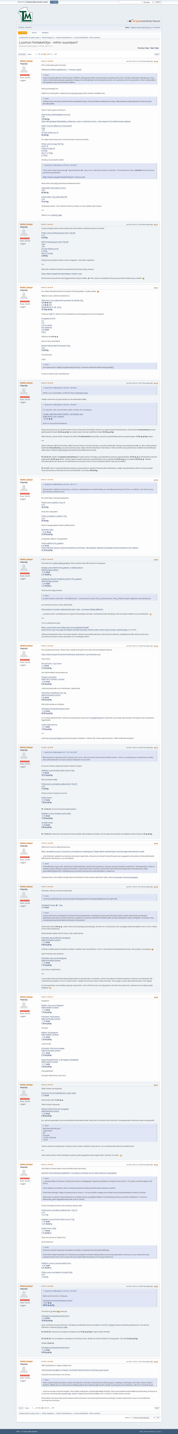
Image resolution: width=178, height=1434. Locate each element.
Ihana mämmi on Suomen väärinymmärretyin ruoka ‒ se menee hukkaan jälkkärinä (72, 609)
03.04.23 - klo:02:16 (47, 287)
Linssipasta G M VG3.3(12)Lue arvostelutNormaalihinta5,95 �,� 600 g (48, 325)
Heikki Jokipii (26, 61)
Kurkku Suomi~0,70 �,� (46, 800)
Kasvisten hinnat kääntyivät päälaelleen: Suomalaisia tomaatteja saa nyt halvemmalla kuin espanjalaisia (79, 1173)
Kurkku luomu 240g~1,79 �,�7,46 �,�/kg (48, 1230)
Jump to (127, 1418)
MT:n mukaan (109, 1325)
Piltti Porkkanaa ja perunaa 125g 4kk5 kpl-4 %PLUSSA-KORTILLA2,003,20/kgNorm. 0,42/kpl (54, 249)
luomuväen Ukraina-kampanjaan (126, 877)
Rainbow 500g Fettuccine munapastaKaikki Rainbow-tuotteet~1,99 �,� (55, 1112)
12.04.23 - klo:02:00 (47, 843)
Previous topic (143, 48)
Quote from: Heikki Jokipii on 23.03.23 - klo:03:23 (61, 165)
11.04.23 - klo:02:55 (47, 747)
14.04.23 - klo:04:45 (47, 887)
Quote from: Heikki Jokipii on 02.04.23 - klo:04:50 (61, 388)
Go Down (22, 54)
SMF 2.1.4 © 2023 (21, 1431)
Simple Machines (33, 1431)
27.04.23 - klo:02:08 (47, 1286)
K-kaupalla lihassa (95, 718)
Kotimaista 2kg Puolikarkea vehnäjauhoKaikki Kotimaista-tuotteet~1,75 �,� (55, 941)
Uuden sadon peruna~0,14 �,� (49, 727)
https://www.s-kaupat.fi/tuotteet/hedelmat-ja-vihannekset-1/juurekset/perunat (71, 654)
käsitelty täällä (56, 215)
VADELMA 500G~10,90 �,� (47, 532)
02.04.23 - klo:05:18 (47, 224)
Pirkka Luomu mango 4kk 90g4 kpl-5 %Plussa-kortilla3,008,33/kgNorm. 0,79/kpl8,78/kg (52, 149)
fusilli (51, 314)
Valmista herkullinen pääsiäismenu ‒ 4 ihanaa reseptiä (61, 70)
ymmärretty (66, 1394)
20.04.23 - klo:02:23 (47, 1164)
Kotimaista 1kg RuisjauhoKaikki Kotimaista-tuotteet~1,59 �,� (51, 1020)
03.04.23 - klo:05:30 (47, 383)
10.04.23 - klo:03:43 (47, 646)
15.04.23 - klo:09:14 (47, 997)
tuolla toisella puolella (61, 563)
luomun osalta (62, 1327)
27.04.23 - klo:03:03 (47, 1361)
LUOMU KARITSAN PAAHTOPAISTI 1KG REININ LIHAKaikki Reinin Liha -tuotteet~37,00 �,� (63, 416)
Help (141, 1431)
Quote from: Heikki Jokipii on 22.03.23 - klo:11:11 (61, 484)
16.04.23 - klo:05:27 (47, 1085)
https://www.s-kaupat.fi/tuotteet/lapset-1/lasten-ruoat (64, 177)
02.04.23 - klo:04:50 (47, 61)
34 (42, 54)
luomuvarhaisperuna (57, 738)
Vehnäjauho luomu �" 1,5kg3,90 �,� (51, 906)
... (37, 54)
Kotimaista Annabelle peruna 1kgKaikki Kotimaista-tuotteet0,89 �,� (53, 696)
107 (55, 54)
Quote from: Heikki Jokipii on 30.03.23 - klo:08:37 (61, 405)
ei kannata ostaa (76, 93)
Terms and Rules (149, 1431)
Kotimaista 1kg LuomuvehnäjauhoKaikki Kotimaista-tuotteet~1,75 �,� (54, 961)
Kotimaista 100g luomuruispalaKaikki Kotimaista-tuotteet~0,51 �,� (52, 1051)
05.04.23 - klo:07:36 (47, 480)
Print (157, 54)
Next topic (154, 48)
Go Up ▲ (159, 1431)
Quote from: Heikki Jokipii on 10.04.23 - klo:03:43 (61, 1291)
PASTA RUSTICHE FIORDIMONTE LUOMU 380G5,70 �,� (58, 1094)
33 (39, 54)
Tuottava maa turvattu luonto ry (141, 27)
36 (48, 54)
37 (51, 54)
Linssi (43, 359)
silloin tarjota (63, 450)
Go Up (21, 1408)
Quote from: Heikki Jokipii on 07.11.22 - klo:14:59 (61, 752)
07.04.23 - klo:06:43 (47, 559)
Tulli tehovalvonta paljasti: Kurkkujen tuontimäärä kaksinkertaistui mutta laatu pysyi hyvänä (74, 1370)
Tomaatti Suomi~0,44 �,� (47, 825)
